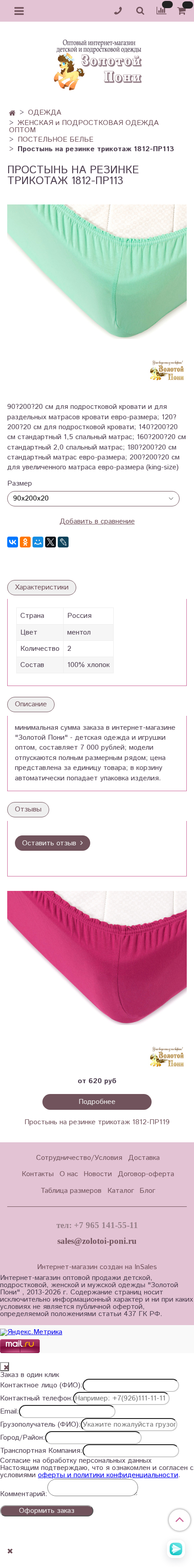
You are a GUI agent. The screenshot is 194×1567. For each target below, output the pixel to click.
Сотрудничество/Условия (79, 1158)
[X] (50, 542)
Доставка (144, 1158)
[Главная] (12, 113)
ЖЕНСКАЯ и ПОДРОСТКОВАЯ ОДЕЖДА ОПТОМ (84, 126)
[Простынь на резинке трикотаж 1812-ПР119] (97, 981)
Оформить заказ (46, 1511)
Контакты (38, 1174)
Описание (31, 704)
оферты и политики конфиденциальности (108, 1475)
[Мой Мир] (37, 542)
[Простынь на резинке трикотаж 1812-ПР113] (97, 294)
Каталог (120, 1191)
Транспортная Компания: (41, 1451)
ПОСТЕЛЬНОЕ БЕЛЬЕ (55, 139)
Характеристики (42, 587)
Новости (97, 1174)
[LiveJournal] (63, 542)
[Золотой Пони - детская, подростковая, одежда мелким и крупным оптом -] (97, 62)
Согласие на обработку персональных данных (76, 1461)
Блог (147, 1191)
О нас (69, 1174)
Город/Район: (22, 1438)
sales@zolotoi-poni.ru (97, 1241)
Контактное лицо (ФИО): (41, 1385)
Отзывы (28, 809)
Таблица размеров (71, 1191)
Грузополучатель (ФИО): (40, 1424)
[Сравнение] (161, 10)
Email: (9, 1411)
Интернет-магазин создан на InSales (97, 1267)
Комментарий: (23, 1494)
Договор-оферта (146, 1174)
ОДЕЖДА (44, 112)
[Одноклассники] (25, 542)
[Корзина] (183, 11)
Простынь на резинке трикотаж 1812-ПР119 (97, 1122)
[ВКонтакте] (12, 542)
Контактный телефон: (36, 1398)
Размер (19, 483)
